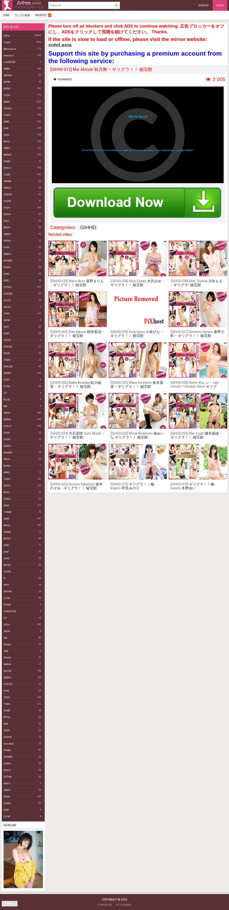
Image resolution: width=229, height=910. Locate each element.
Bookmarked (65, 79)
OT (5, 393)
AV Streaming (124, 904)
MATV (7, 783)
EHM (6, 690)
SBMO (7, 677)
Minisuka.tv (10, 48)
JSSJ (6, 134)
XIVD (6, 558)
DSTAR (8, 776)
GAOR (7, 201)
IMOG (7, 525)
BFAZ (7, 492)
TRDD (7, 359)
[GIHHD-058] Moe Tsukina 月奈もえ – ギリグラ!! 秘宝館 (196, 283)
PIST (6, 584)
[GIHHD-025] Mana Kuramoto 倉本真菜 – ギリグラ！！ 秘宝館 (136, 384)
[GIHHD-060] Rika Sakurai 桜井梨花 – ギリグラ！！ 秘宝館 (77, 334)
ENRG (7, 498)
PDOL (7, 459)
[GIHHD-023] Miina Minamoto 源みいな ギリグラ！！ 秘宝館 (137, 435)
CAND (7, 803)
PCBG (7, 267)
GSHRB (8, 293)
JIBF (6, 651)
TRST (7, 697)
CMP (6, 333)
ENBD (7, 161)
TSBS (7, 704)
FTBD (7, 386)
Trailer (7, 42)
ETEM (7, 604)
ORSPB (8, 756)
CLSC (7, 598)
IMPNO (8, 75)
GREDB (8, 366)
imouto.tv (9, 55)
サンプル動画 (22, 15)
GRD (6, 545)
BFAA (7, 141)
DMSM (7, 181)
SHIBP (7, 373)
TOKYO (8, 684)
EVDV (7, 207)
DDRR (7, 445)
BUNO (7, 538)
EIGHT (7, 214)
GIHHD (8, 737)
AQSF (7, 320)
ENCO (7, 770)
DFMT (7, 439)
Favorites (42, 15)
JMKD (7, 790)
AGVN (7, 306)
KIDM (7, 796)
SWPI (7, 730)
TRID (6, 313)
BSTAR (8, 591)
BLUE (7, 399)
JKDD (7, 631)
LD (5, 618)
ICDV (6, 624)
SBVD (7, 412)
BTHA (7, 717)
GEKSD (8, 346)
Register (204, 5)
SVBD (7, 710)
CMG (6, 273)
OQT (6, 220)
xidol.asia (60, 45)
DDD (6, 280)
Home (6, 15)
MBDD (7, 419)
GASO (7, 644)
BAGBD (8, 452)
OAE (6, 128)
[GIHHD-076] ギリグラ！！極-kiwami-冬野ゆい (192, 486)
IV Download (105, 904)
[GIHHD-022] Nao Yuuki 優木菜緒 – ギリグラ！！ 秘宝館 (196, 435)
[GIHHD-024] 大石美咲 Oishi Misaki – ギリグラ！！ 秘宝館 (77, 435)
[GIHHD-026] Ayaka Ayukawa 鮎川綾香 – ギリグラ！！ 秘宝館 (75, 384)
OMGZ (7, 187)
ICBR (6, 379)
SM (5, 637)
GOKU (7, 763)
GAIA (6, 432)
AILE (6, 326)
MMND (7, 154)
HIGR (7, 353)
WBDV (7, 254)
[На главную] (23, 5)
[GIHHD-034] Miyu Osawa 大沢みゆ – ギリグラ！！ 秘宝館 (137, 283)
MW (6, 723)
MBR (6, 121)
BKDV (7, 227)
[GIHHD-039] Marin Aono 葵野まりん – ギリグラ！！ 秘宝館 (77, 283)
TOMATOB (10, 611)
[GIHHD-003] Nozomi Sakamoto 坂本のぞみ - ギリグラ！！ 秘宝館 (76, 486)
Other (7, 35)
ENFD (7, 168)
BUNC (7, 465)
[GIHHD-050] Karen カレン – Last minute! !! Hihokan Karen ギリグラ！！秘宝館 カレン (194, 384)
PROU (7, 240)
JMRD (7, 234)
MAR (6, 505)
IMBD (7, 68)
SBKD (7, 148)
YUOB (7, 571)
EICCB (7, 670)
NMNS (7, 664)
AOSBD (8, 260)
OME (6, 518)
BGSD (7, 565)
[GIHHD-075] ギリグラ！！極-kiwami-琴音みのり (132, 486)
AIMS (7, 472)
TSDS (7, 115)
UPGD (7, 340)
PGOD (7, 657)
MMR (7, 101)
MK (5, 406)
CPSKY (8, 287)
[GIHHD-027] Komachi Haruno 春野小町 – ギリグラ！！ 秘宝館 (197, 334)
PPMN (7, 750)
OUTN (7, 300)
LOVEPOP (9, 62)
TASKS (7, 108)
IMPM (7, 81)
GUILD (7, 426)
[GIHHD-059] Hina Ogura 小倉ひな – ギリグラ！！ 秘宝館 (136, 334)
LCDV (7, 95)
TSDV (7, 479)
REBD (7, 88)
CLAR (7, 816)
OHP (6, 551)
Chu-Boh (9, 743)
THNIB (7, 512)
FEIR (6, 247)
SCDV (7, 485)
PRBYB (8, 194)
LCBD (7, 174)
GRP (6, 809)
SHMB (7, 531)
